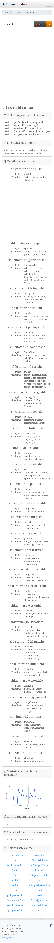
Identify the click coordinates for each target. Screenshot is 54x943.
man (39, 880)
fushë (14, 870)
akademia (39, 855)
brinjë (15, 860)
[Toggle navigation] (48, 4)
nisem (14, 890)
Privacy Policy (8, 937)
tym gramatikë (14, 910)
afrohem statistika (14, 855)
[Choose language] (40, 24)
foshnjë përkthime (39, 865)
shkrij (39, 895)
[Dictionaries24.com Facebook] (51, 925)
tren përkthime (39, 905)
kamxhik (39, 870)
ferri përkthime (39, 860)
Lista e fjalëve (15, 12)
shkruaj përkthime (39, 900)
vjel (39, 910)
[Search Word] (49, 24)
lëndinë (14, 880)
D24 (4, 12)
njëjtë (39, 890)
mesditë (14, 885)
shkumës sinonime (14, 905)
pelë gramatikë (14, 895)
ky (14, 875)
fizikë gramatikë (15, 865)
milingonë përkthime (39, 885)
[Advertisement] (27, 64)
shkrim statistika (15, 900)
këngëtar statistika (39, 875)
